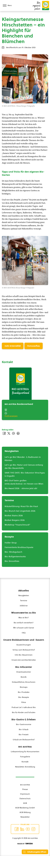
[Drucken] (18, 433)
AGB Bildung (25, 812)
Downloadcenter (23, 672)
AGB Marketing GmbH (25, 807)
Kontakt (25, 761)
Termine (23, 600)
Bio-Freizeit (23, 734)
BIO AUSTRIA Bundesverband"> (17, 399)
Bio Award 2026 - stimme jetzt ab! (21, 488)
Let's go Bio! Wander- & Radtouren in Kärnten (23, 459)
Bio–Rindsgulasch (13, 551)
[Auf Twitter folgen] (22, 829)
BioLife (24, 677)
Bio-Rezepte (23, 697)
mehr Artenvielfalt (13, 346)
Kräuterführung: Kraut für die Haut (21, 506)
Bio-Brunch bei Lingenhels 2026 (20, 510)
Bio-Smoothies (12, 561)
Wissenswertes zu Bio (23, 612)
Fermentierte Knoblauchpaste (19, 547)
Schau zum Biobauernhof (24, 649)
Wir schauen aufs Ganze (23, 627)
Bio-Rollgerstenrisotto (15, 556)
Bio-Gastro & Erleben (24, 719)
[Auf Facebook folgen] (16, 829)
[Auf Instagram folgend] (33, 829)
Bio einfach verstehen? (23, 622)
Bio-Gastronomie (23, 724)
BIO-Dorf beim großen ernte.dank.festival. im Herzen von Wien (24, 482)
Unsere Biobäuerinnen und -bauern (23, 639)
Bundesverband (19, 404)
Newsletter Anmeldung (25, 766)
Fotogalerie (25, 756)
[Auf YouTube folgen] (28, 829)
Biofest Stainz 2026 (14, 515)
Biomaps (23, 687)
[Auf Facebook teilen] (4, 433)
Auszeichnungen (23, 644)
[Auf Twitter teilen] (9, 433)
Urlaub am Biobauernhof (23, 739)
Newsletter (25, 817)
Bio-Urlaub (23, 729)
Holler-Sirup (11, 542)
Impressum (25, 794)
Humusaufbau (33, 346)
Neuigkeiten (23, 595)
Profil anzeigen (11, 416)
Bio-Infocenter (23, 667)
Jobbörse (24, 605)
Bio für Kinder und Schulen (23, 712)
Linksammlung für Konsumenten (25, 751)
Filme (23, 702)
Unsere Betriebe (24, 660)
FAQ (23, 632)
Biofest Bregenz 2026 (15, 520)
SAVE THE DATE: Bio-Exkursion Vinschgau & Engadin (25, 474)
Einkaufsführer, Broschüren (23, 682)
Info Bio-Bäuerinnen (23, 655)
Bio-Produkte (23, 692)
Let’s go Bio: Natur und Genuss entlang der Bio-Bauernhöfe (24, 466)
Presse (25, 789)
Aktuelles (23, 590)
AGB (25, 803)
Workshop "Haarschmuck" (17, 524)
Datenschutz (25, 798)
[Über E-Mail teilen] (13, 433)
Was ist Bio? (23, 617)
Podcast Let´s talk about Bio (24, 707)
